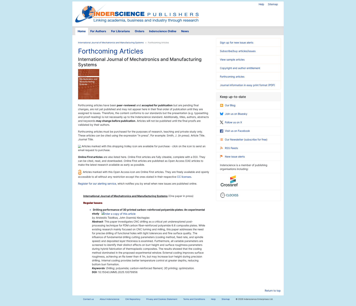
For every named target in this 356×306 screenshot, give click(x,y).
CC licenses (184, 176)
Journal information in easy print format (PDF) (247, 85)
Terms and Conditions (194, 299)
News (185, 31)
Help (261, 4)
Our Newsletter (234, 139)
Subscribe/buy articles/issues (238, 51)
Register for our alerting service (97, 183)
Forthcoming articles (232, 76)
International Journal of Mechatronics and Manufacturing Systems (111, 42)
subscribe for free (255, 139)
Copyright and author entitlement (240, 68)
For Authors (98, 31)
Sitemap (273, 4)
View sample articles (232, 59)
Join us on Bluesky (236, 113)
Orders (139, 31)
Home (82, 31)
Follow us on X (233, 122)
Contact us (88, 299)
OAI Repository (132, 299)
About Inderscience (109, 299)
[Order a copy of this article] (118, 213)
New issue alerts (235, 156)
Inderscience (162, 31)
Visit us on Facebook (237, 130)
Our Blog (230, 105)
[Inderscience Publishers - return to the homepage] (137, 12)
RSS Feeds (231, 148)
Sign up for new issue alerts (236, 42)
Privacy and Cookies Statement (161, 299)
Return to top (273, 290)
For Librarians (120, 31)
